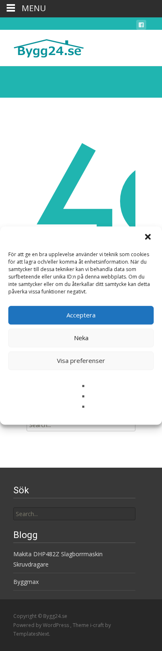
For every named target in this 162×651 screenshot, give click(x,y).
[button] (149, 238)
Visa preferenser (81, 360)
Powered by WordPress (41, 625)
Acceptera (81, 315)
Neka (81, 338)
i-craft (97, 625)
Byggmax (26, 582)
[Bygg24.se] (42, 46)
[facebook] (141, 26)
